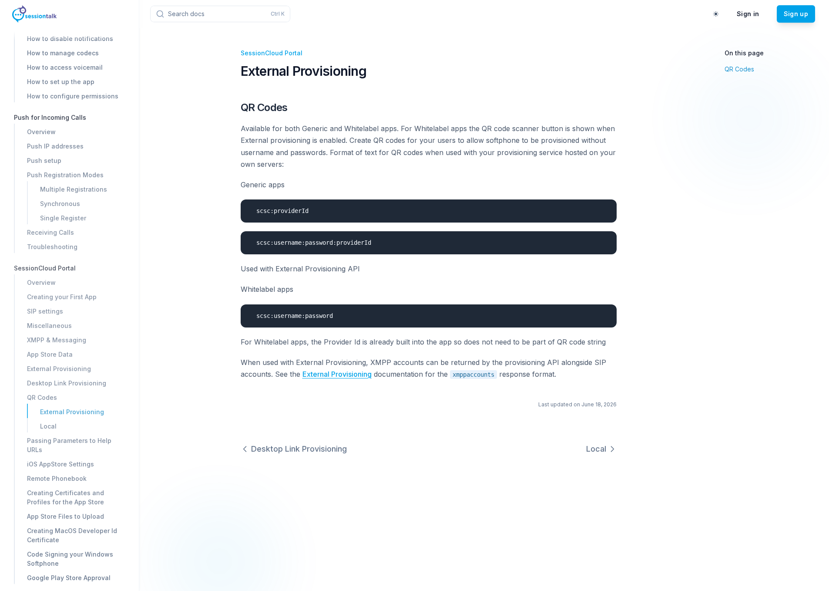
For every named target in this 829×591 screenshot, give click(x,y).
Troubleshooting (52, 246)
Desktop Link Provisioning (66, 383)
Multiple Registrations (73, 189)
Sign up (796, 13)
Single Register (63, 218)
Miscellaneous (49, 325)
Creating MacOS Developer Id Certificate (72, 535)
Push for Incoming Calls (50, 117)
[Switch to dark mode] (716, 14)
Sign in (748, 13)
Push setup (44, 160)
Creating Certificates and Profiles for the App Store (65, 497)
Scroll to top (740, 91)
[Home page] (34, 14)
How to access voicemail (65, 67)
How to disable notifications (70, 38)
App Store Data (50, 354)
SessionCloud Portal (45, 268)
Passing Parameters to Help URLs (69, 445)
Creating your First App (62, 297)
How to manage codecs (63, 53)
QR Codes (42, 397)
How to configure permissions (72, 96)
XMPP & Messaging (56, 340)
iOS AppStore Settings (60, 464)
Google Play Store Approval (69, 577)
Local (48, 426)
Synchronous (60, 203)
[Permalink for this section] (294, 107)
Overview (41, 131)
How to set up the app (60, 81)
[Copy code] (603, 209)
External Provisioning (59, 368)
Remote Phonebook (57, 478)
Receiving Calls (50, 232)
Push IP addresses (55, 146)
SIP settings (45, 311)
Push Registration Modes (65, 175)
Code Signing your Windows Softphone (70, 558)
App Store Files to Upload (65, 516)
